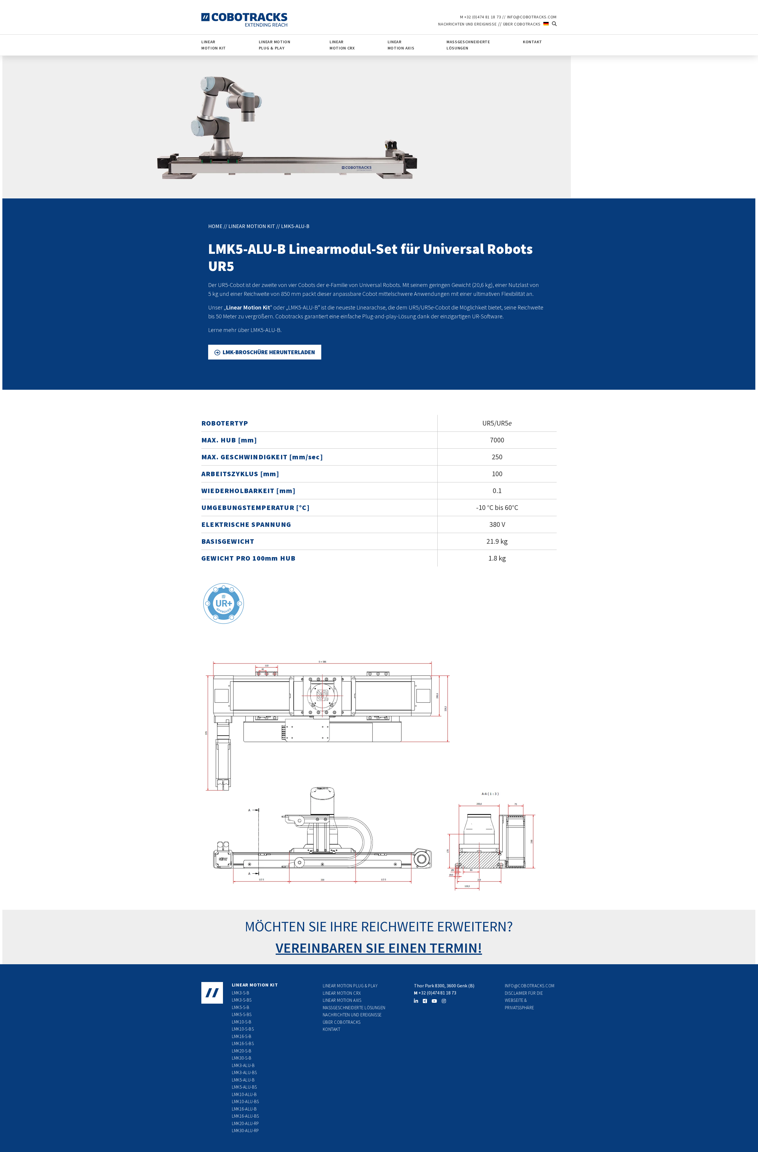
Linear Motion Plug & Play (274, 45)
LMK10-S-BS (243, 1029)
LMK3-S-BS (242, 1000)
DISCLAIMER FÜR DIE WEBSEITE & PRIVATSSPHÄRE (524, 1000)
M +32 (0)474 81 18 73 (480, 17)
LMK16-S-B (242, 1036)
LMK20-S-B (242, 1051)
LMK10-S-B (242, 1022)
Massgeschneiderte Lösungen (468, 45)
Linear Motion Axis (401, 45)
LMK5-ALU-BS (244, 1087)
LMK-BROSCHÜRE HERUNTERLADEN (269, 352)
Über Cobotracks (522, 24)
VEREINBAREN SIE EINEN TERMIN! (379, 948)
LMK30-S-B (242, 1058)
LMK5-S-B (241, 1007)
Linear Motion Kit (213, 45)
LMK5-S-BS (242, 1014)
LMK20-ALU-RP (245, 1123)
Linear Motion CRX (342, 45)
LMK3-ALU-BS (244, 1072)
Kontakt (532, 41)
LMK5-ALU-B (243, 1080)
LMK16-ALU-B (244, 1109)
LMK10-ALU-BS (245, 1101)
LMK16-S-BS (243, 1043)
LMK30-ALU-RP (245, 1130)
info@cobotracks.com (532, 17)
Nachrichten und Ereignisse (467, 24)
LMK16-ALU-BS (245, 1116)
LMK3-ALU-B (243, 1065)
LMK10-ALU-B (244, 1094)
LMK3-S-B (241, 993)
